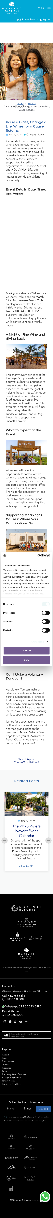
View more (35, 867)
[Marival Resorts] (26, 908)
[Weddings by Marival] (11, 1157)
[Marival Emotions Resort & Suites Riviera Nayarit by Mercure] (26, 953)
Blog (20, 103)
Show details (37, 642)
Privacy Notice (8, 1080)
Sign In (46, 19)
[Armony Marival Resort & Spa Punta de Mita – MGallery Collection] (26, 922)
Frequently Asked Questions (14, 1074)
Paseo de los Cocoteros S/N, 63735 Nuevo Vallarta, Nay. (25, 991)
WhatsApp (23, 1006)
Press (4, 1071)
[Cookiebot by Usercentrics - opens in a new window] (38, 556)
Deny (26, 660)
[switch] (46, 613)
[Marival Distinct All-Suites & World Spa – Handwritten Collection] (27, 937)
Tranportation (8, 1061)
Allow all (26, 650)
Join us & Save (27, 19)
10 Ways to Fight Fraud (11, 1077)
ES (42, 8)
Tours (4, 1058)
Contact (5, 1054)
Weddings (6, 1067)
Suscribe (43, 1108)
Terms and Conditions (11, 1084)
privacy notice (43, 1117)
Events (32, 103)
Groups (5, 1064)
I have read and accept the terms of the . (28, 1117)
